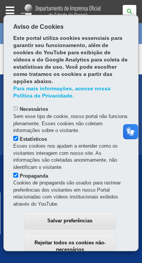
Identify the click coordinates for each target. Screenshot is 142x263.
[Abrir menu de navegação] (10, 11)
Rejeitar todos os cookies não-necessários (70, 246)
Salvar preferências (69, 221)
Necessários (34, 109)
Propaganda (34, 176)
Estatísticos (33, 139)
